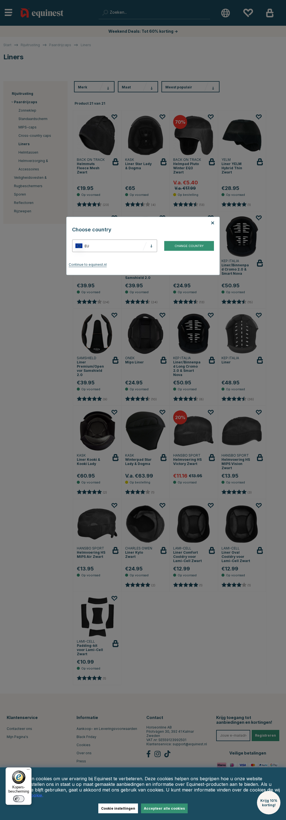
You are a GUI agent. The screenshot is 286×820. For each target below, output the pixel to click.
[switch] (18, 798)
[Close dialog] (277, 345)
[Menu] (28, 770)
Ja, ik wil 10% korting (213, 430)
